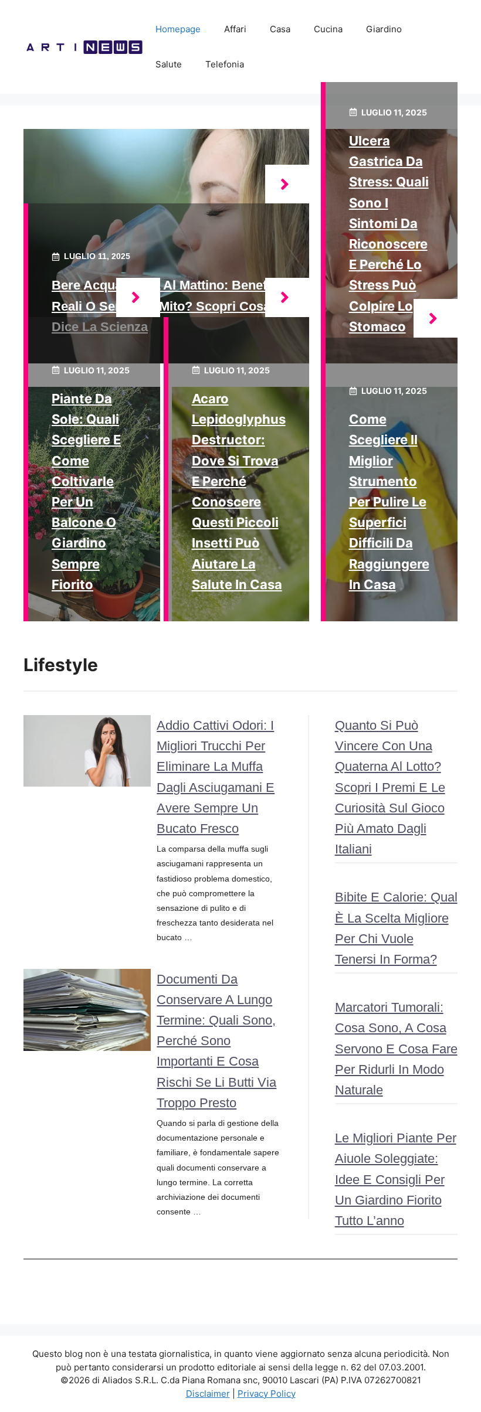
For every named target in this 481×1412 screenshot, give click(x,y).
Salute (168, 64)
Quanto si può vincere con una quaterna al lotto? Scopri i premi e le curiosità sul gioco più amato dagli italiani (390, 787)
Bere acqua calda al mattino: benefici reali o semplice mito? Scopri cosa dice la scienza (166, 306)
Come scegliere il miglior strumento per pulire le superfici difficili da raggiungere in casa (389, 501)
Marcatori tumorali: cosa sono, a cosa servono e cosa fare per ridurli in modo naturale (396, 1048)
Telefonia (224, 64)
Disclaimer (208, 1393)
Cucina (328, 29)
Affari (235, 29)
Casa (280, 29)
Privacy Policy (267, 1393)
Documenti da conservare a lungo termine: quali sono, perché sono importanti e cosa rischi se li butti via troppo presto (216, 1041)
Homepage (178, 29)
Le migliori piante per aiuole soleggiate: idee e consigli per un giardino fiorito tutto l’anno (395, 1179)
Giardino (384, 29)
